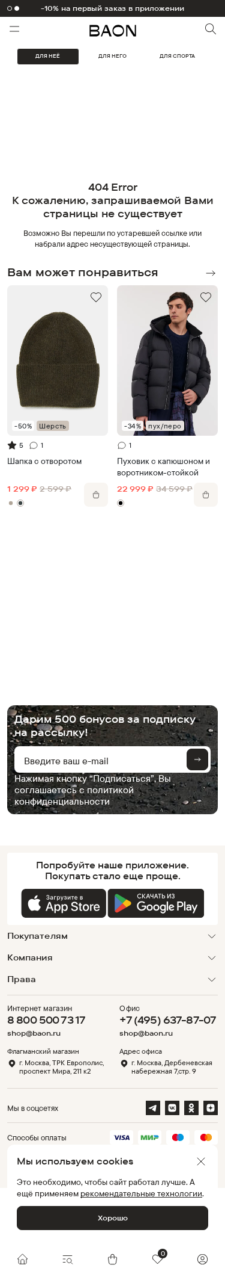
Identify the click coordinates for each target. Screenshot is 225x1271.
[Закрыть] (201, 1161)
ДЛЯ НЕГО (112, 56)
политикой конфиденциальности (74, 795)
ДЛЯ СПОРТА (177, 56)
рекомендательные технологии (141, 1193)
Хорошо (113, 1217)
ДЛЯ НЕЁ (47, 56)
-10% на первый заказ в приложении (113, 8)
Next (210, 273)
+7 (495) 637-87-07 (167, 1019)
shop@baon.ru (34, 1033)
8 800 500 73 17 (46, 1019)
